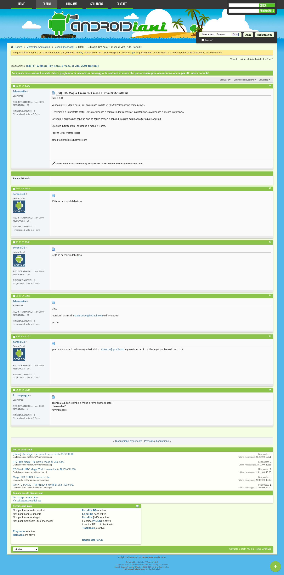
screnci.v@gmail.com (112, 349)
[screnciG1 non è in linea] (19, 207)
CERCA (263, 5)
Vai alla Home (254, 549)
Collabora (96, 4)
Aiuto (248, 34)
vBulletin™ (141, 562)
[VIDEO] (97, 520)
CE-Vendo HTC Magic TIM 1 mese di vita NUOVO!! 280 (44, 469)
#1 (270, 86)
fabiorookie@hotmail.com (88, 315)
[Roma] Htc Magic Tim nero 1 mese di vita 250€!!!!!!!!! (43, 454)
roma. (29, 497)
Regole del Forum (93, 539)
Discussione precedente (128, 441)
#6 (270, 390)
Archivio (266, 549)
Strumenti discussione (244, 80)
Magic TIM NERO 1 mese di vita (31, 477)
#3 (270, 242)
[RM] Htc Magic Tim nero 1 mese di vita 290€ (38, 461)
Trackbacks (88, 527)
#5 (270, 336)
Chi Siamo (71, 4)
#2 (270, 188)
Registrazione (264, 34)
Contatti (122, 4)
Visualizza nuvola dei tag (27, 500)
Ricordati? (208, 40)
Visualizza (263, 80)
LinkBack (224, 80)
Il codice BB (89, 510)
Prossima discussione (156, 441)
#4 (270, 295)
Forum (47, 4)
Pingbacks (19, 531)
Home (21, 4)
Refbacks (18, 534)
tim (36, 497)
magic (21, 497)
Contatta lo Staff (237, 549)
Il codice (87, 517)
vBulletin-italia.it (153, 570)
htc (14, 497)
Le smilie (87, 513)
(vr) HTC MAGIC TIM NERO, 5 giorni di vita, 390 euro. (43, 484)
